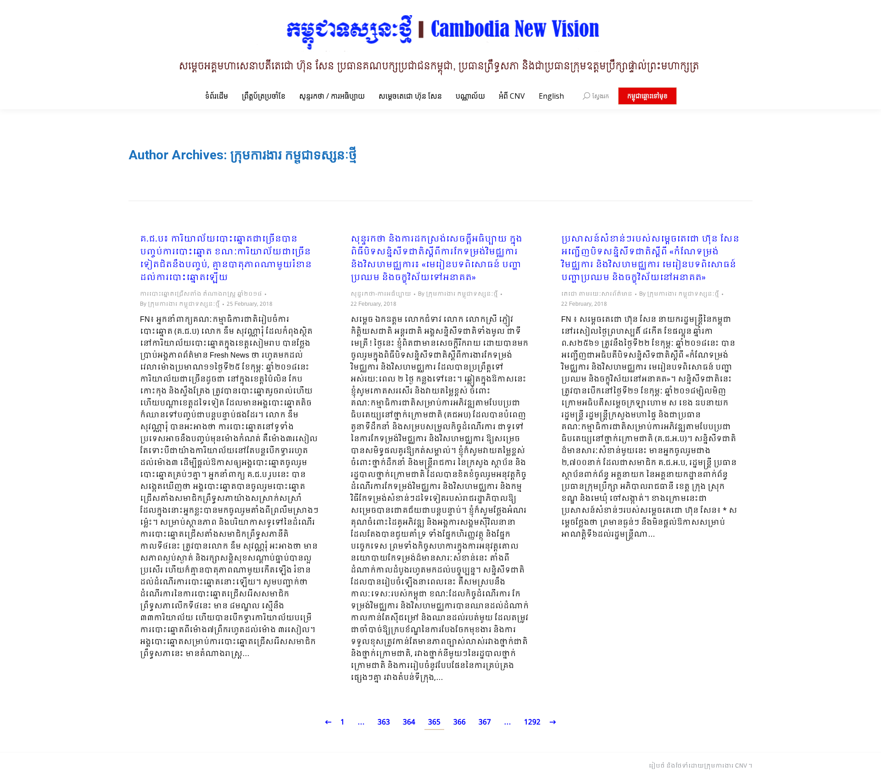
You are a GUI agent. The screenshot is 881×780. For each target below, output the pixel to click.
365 (434, 722)
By (180, 304)
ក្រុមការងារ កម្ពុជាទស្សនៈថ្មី (293, 155)
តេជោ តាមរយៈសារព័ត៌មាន (596, 294)
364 (409, 722)
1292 (532, 722)
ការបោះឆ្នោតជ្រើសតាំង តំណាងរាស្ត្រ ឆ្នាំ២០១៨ (201, 294)
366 (459, 722)
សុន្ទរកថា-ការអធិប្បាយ (381, 294)
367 (485, 722)
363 (384, 722)
